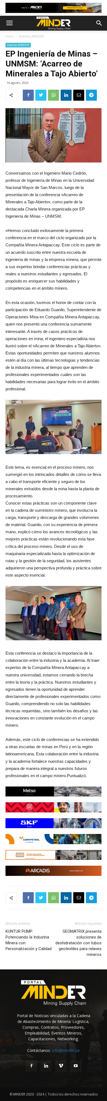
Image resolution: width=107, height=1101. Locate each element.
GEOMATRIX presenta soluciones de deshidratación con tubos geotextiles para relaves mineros (78, 943)
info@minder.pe (66, 1050)
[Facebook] (31, 1065)
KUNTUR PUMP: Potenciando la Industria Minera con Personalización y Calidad (28, 940)
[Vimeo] (60, 1065)
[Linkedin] (46, 1065)
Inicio (9, 36)
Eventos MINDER (31, 36)
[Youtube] (75, 1065)
